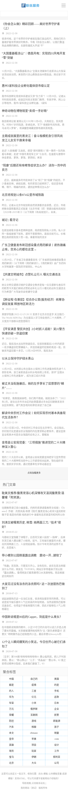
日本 (56, 702)
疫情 (34, 684)
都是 (11, 684)
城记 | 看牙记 (10, 219)
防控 (11, 720)
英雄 (11, 744)
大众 (34, 762)
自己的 (34, 678)
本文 (11, 732)
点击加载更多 (34, 473)
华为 (11, 696)
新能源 (56, 720)
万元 (11, 708)
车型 (11, 702)
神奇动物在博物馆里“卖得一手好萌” (25, 110)
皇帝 (11, 738)
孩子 (56, 726)
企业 (56, 708)
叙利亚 (56, 756)
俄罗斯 (34, 708)
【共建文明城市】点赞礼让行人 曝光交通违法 (31, 274)
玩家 (34, 750)
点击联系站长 (38, 783)
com (57, 738)
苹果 (34, 738)
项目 (34, 744)
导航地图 (26, 783)
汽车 (11, 726)
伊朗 (34, 756)
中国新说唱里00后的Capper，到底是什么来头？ (32, 616)
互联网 (34, 714)
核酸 (34, 726)
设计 (56, 744)
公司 (56, 762)
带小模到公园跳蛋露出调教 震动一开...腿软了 (32, 555)
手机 (56, 690)
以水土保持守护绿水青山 (18, 358)
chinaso (34, 732)
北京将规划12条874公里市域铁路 (23, 194)
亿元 (34, 696)
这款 (56, 696)
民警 (56, 714)
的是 (56, 684)
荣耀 (11, 714)
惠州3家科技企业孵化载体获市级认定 (26, 85)
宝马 (11, 756)
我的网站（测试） (29, 788)
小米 (34, 702)
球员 (11, 750)
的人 (11, 690)
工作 (56, 750)
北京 (11, 762)
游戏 (34, 720)
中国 (11, 678)
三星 (34, 690)
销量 (56, 732)
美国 (56, 678)
